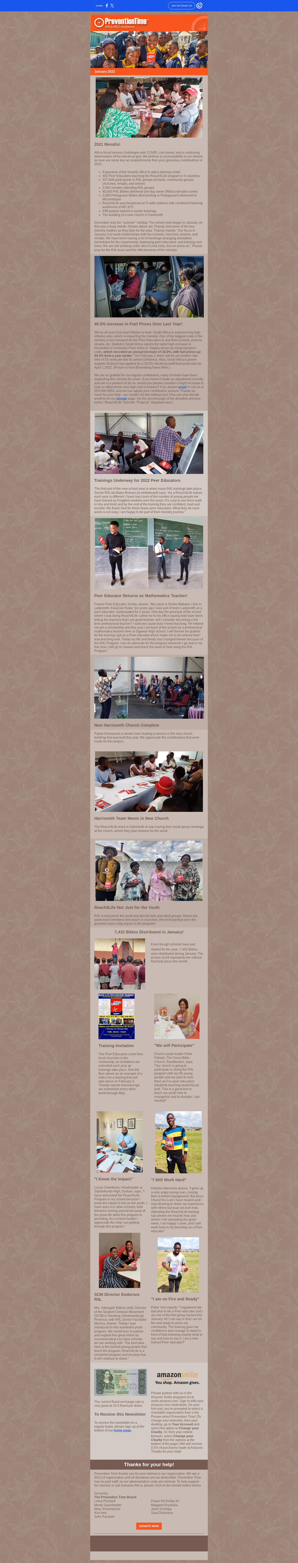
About (159, 1539)
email (182, 387)
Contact (188, 1539)
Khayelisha (145, 1539)
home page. (123, 1430)
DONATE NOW (149, 1526)
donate (121, 398)
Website (110, 1539)
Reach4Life (126, 1539)
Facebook (173, 1539)
